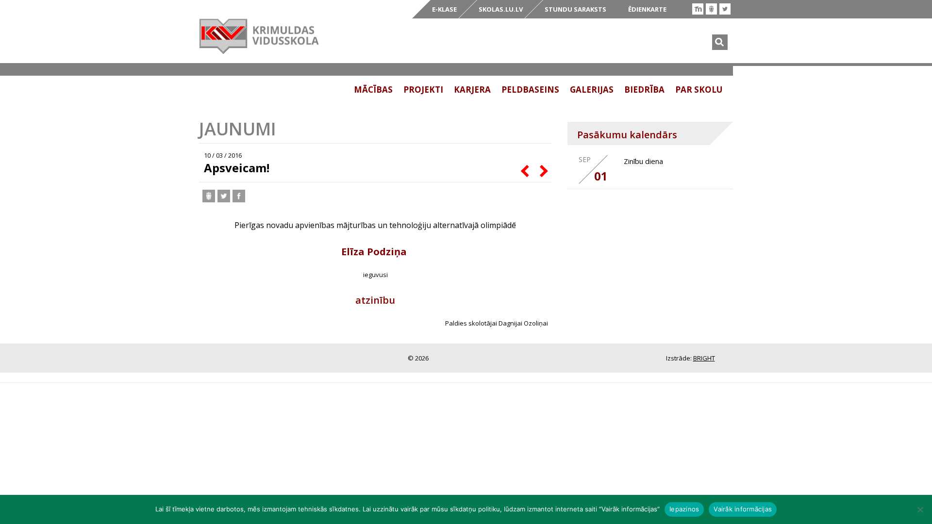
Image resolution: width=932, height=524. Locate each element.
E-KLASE (444, 9)
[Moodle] (697, 9)
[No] (920, 509)
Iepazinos (684, 509)
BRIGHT (704, 358)
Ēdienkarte (647, 9)
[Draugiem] (711, 9)
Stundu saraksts (575, 9)
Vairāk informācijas (743, 509)
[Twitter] (725, 9)
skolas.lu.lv (501, 9)
